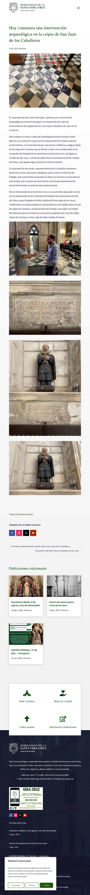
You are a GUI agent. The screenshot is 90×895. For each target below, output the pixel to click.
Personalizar (16, 885)
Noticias (22, 48)
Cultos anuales (27, 727)
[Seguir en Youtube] (33, 533)
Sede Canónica (27, 701)
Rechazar (32, 885)
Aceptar (46, 885)
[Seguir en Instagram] (19, 533)
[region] (30, 873)
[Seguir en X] (26, 533)
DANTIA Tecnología (60, 887)
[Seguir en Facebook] (12, 533)
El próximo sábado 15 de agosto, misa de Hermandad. (33, 830)
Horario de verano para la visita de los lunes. (28, 843)
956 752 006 (24, 778)
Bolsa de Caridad (63, 701)
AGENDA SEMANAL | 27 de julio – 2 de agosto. (29, 856)
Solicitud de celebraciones (63, 727)
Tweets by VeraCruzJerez (21, 514)
